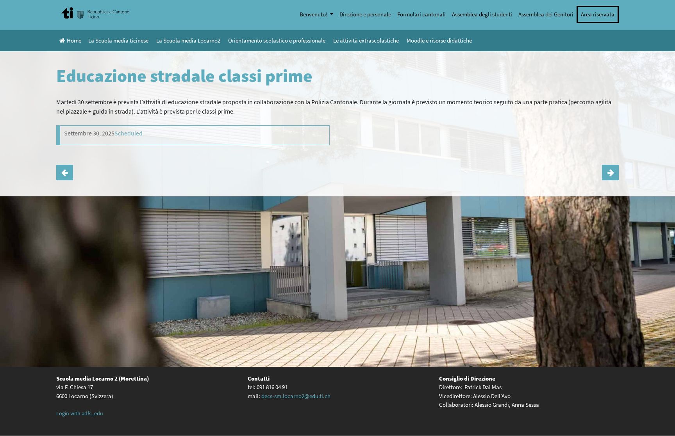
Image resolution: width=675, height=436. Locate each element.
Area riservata (597, 14)
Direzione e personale (365, 14)
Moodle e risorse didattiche (439, 40)
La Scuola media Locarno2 (188, 40)
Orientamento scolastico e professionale (276, 40)
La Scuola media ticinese (118, 40)
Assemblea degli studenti (482, 14)
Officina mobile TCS (64, 172)
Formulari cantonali (421, 14)
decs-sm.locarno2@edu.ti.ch (295, 396)
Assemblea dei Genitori (545, 14)
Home (74, 40)
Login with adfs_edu (79, 413)
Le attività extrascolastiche (366, 40)
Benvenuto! (314, 14)
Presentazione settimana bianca (610, 172)
